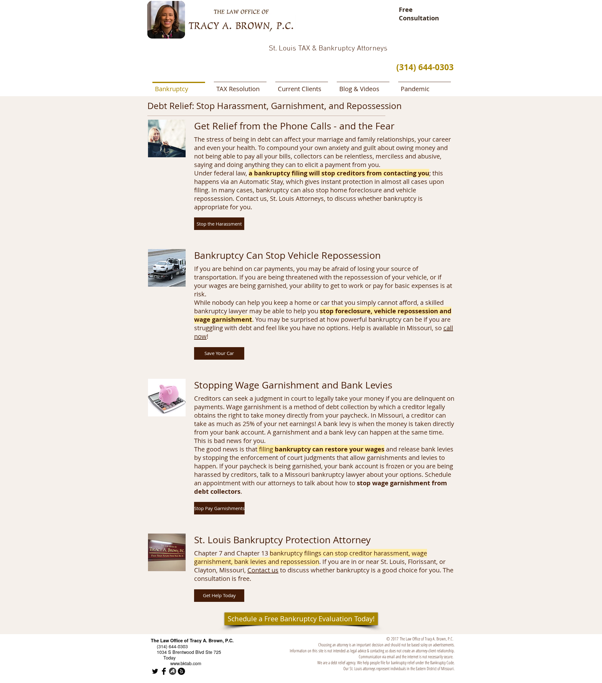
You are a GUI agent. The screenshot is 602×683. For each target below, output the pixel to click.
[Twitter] (155, 671)
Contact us (262, 570)
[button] (219, 223)
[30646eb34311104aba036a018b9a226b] (163, 671)
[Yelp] (181, 671)
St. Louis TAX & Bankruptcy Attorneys (328, 48)
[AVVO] (172, 671)
